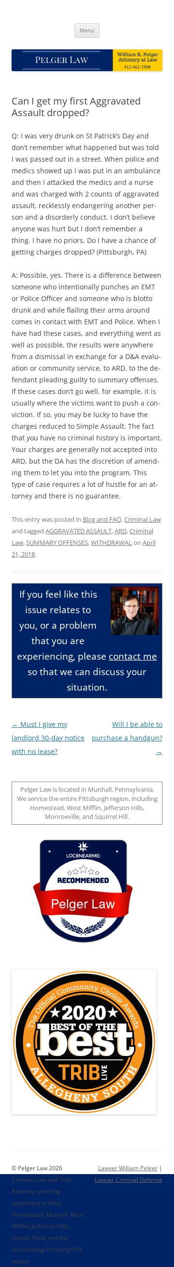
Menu (87, 30)
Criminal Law (142, 519)
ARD (121, 531)
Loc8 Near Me (82, 856)
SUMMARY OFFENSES (57, 542)
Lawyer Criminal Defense (128, 1180)
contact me (133, 656)
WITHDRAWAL (111, 542)
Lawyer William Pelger (128, 1168)
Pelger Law (83, 903)
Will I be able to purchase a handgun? (127, 738)
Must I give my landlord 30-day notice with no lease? (48, 738)
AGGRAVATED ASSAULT (78, 531)
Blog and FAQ (102, 519)
